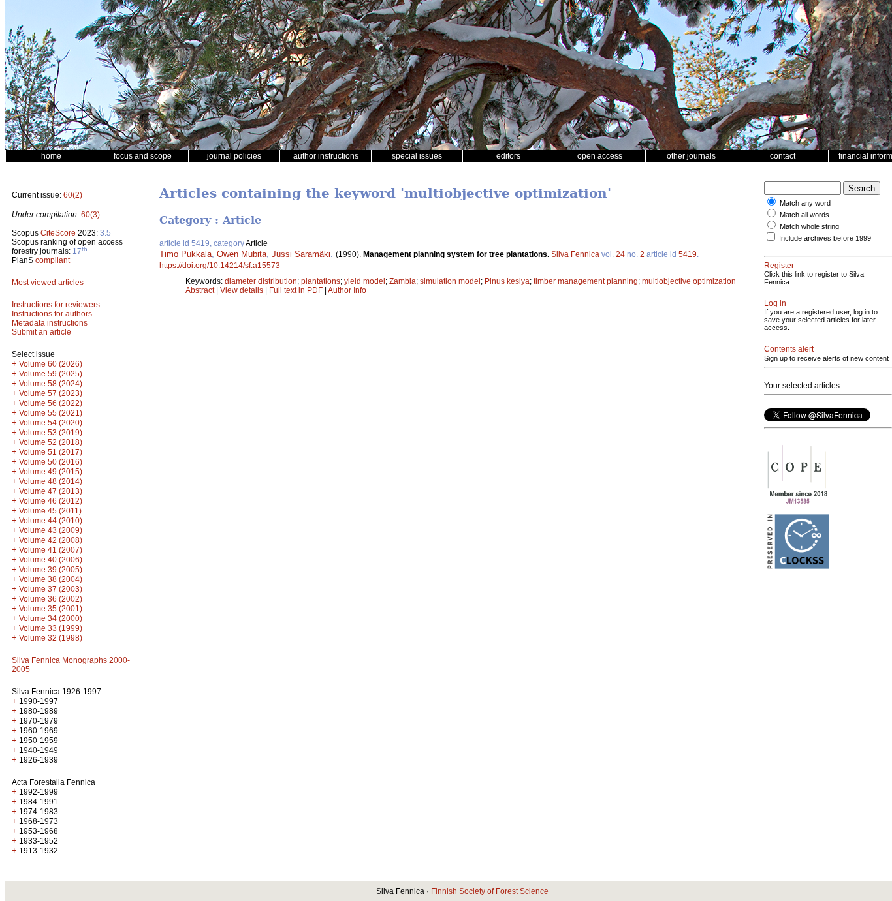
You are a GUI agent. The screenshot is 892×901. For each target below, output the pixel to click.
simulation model (450, 281)
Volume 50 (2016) (50, 461)
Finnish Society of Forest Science (490, 891)
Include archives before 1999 (825, 238)
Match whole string (809, 226)
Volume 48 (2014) (50, 481)
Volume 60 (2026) (50, 364)
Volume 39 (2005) (50, 569)
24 (620, 254)
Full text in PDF (296, 290)
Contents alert (789, 349)
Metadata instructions (50, 323)
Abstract (199, 290)
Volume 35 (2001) (50, 608)
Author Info (347, 290)
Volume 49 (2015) (50, 471)
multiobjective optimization (689, 281)
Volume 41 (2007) (50, 550)
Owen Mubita (241, 254)
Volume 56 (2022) (50, 403)
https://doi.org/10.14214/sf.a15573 (219, 265)
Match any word (805, 203)
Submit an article (41, 332)
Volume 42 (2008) (50, 540)
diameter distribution (261, 281)
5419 (687, 254)
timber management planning (586, 281)
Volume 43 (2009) (50, 530)
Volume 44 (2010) (50, 520)
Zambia (402, 281)
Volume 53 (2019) (50, 432)
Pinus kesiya (507, 281)
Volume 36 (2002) (50, 598)
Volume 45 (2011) (50, 510)
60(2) (72, 195)
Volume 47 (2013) (50, 491)
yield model (364, 281)
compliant (52, 260)
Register (779, 265)
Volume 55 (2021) (50, 413)
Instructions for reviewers (56, 304)
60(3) (90, 214)
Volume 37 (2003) (50, 589)
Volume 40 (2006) (50, 559)
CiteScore (58, 232)
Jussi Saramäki (301, 254)
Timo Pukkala (185, 254)
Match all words (804, 215)
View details (242, 290)
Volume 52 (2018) (50, 442)
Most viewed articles (48, 282)
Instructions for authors (52, 313)
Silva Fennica (575, 254)
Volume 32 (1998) (50, 638)
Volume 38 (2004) (50, 579)
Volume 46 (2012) (50, 501)
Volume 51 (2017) (50, 452)
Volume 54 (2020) (50, 422)
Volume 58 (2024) (50, 383)
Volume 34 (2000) (50, 618)
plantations (320, 281)
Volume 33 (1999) (50, 628)
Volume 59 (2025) (50, 373)
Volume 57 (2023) (50, 393)
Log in (775, 303)
